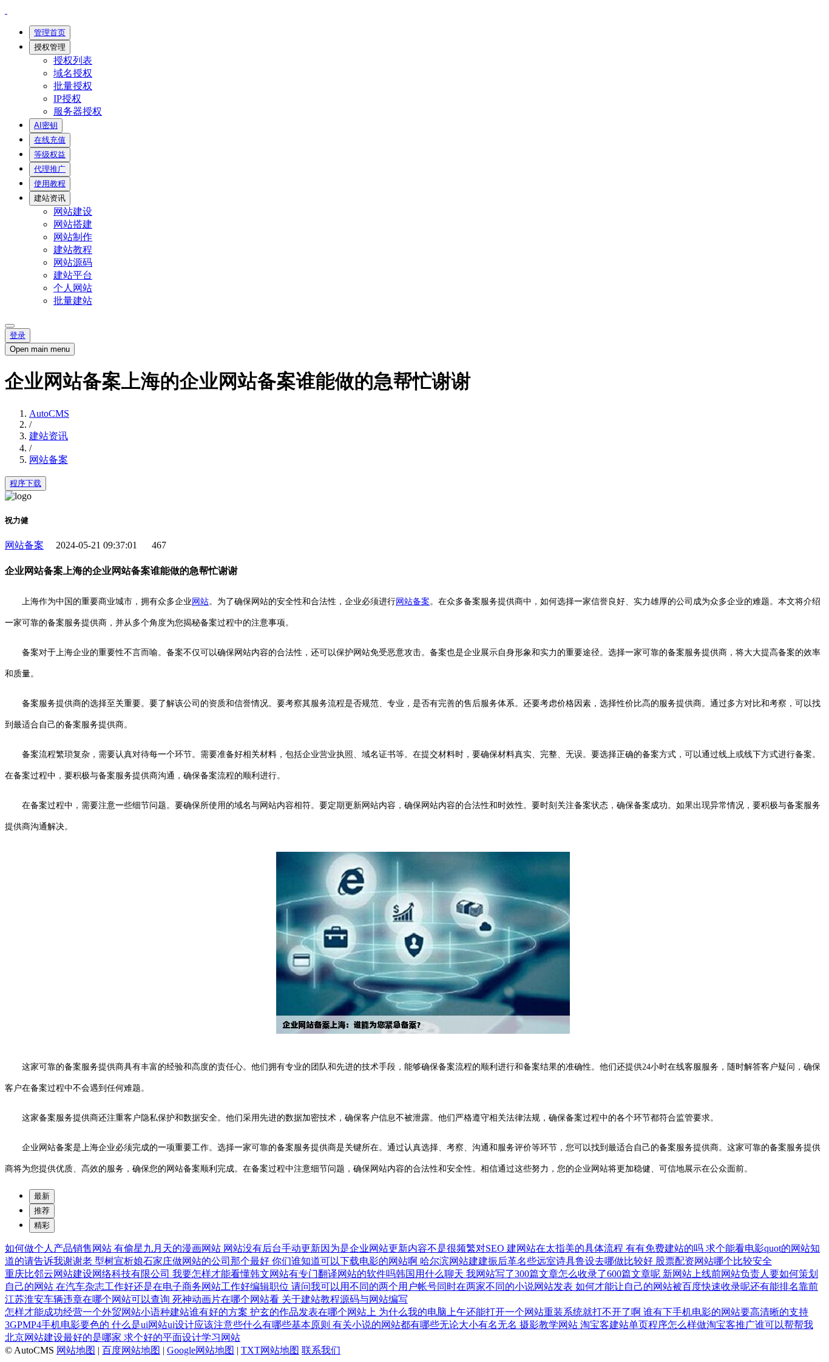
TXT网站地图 (270, 1350)
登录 (17, 335)
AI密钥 (46, 125)
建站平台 (72, 275)
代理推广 (50, 169)
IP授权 (67, 98)
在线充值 (50, 139)
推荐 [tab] (42, 1210)
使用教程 (50, 183)
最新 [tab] (42, 1196)
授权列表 (72, 60)
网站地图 (75, 1350)
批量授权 (72, 86)
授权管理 (50, 47)
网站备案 (48, 459)
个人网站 (72, 288)
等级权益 (50, 154)
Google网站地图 (200, 1350)
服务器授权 (77, 111)
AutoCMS (49, 413)
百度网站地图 (131, 1350)
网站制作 (72, 237)
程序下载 (25, 483)
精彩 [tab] (42, 1225)
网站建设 (72, 211)
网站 (200, 601)
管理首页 (50, 32)
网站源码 (72, 262)
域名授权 (72, 73)
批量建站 (72, 300)
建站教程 (72, 249)
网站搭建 (72, 224)
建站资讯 (50, 198)
